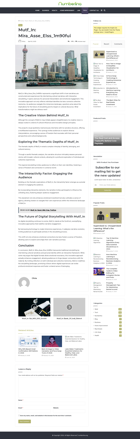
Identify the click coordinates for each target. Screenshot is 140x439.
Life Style (98, 332)
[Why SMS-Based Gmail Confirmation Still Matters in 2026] (28, 341)
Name (20, 400)
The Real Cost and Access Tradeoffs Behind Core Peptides (107, 140)
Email (20, 408)
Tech (85, 10)
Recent (106, 44)
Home (37, 10)
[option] (107, 134)
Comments (118, 44)
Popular (96, 44)
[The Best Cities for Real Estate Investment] (99, 103)
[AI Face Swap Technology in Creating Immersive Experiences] (99, 80)
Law (78, 10)
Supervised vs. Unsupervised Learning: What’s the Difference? (107, 228)
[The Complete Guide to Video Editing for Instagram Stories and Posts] (99, 271)
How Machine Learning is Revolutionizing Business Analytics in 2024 (113, 259)
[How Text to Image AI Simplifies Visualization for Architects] (99, 68)
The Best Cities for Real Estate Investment (113, 102)
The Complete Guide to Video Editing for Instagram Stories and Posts (113, 273)
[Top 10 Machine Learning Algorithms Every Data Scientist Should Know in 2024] (99, 241)
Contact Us (94, 10)
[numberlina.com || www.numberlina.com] (70, 3)
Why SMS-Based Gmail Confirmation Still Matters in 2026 (28, 351)
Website (56, 408)
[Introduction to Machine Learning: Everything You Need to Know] (99, 91)
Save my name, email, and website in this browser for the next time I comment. (46, 415)
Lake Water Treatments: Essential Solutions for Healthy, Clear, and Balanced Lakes (74, 352)
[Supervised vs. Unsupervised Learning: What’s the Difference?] (99, 54)
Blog (96, 319)
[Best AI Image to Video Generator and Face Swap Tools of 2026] (52, 341)
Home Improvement (67, 10)
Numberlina (98, 316)
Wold (96, 309)
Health (54, 10)
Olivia (34, 278)
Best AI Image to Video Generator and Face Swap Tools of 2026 (51, 351)
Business (45, 10)
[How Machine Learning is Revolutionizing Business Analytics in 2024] (99, 258)
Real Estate (98, 329)
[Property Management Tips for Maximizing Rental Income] (99, 287)
